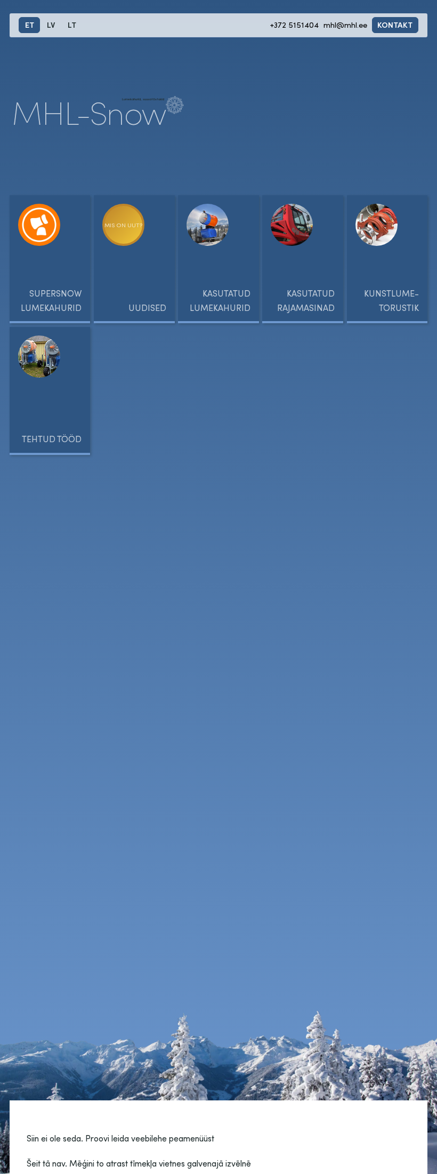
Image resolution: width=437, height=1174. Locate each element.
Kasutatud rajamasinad (306, 300)
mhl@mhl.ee (345, 24)
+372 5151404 (294, 24)
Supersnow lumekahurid (51, 300)
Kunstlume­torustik (391, 300)
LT (72, 24)
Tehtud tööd (52, 438)
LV (51, 24)
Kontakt (394, 24)
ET (29, 24)
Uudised (147, 307)
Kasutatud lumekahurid (220, 300)
